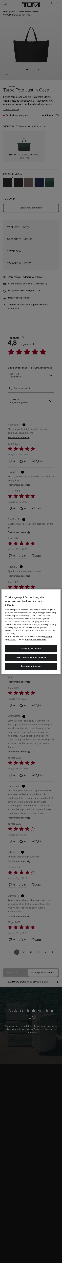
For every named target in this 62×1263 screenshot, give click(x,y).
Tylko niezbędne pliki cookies (31, 657)
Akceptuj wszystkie (31, 649)
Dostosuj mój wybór (31, 666)
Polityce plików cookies (35, 640)
